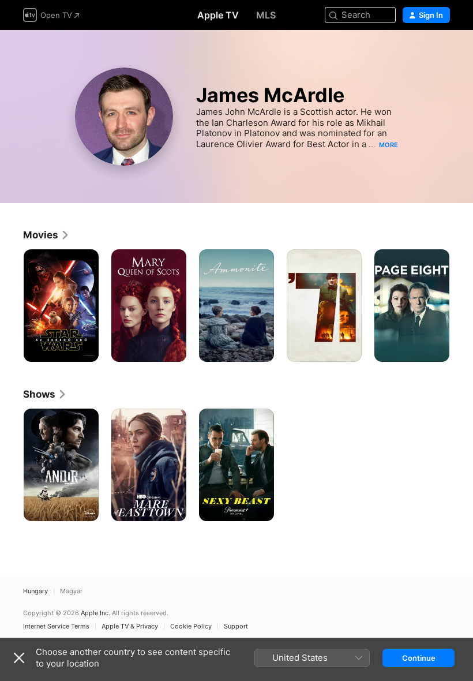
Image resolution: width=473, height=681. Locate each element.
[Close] (19, 658)
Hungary (35, 591)
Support (236, 626)
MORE (388, 145)
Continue (419, 658)
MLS (266, 15)
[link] (46, 235)
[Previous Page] (11, 305)
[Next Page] (461, 305)
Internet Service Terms (56, 626)
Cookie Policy (191, 626)
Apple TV (218, 15)
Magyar (71, 591)
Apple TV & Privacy (130, 626)
